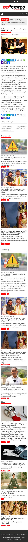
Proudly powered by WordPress (11, 537)
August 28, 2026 (5, 187)
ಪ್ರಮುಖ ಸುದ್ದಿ (6, 121)
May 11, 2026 (5, 516)
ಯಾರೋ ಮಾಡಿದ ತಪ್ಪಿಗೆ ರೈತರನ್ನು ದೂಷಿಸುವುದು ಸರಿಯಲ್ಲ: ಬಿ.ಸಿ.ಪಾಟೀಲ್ (6, 128)
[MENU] (26, 14)
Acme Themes (18, 539)
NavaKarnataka (16, 34)
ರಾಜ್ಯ (10, 121)
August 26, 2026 (5, 422)
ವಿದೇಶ (13, 121)
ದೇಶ (3, 121)
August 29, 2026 (5, 155)
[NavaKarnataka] (2, 14)
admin (12, 155)
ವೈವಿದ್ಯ (8, 441)
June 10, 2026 (5, 461)
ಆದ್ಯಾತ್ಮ (3, 244)
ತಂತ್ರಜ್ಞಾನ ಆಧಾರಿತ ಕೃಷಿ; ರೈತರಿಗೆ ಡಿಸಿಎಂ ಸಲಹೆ (21, 127)
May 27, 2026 (5, 489)
